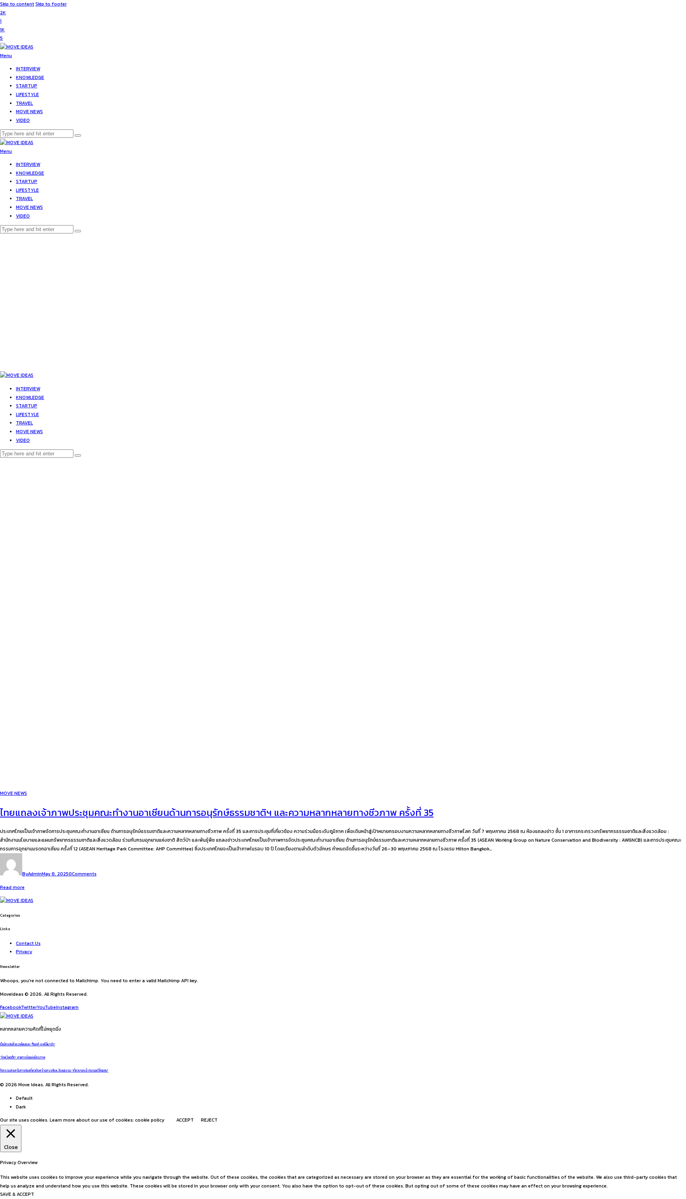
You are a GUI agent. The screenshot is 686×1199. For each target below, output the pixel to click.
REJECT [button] (209, 1120)
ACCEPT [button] (185, 1120)
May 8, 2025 (55, 873)
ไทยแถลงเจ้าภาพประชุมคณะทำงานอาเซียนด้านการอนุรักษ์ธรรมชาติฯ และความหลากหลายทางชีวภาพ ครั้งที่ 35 (217, 812)
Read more (12, 887)
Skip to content (17, 4)
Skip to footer (51, 4)
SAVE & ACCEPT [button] (17, 1194)
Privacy (24, 951)
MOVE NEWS (13, 793)
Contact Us (28, 943)
